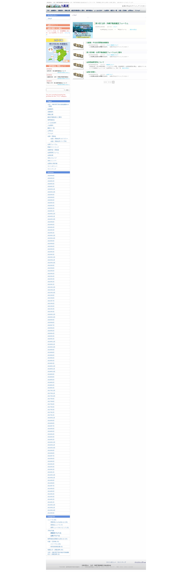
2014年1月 (51, 502)
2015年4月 (51, 464)
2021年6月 (51, 303)
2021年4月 (51, 309)
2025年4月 (51, 203)
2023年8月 (51, 243)
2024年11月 (51, 216)
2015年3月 (51, 467)
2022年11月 (51, 260)
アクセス (137, 10)
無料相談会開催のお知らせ (64, 72)
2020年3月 (51, 336)
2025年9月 (51, 194)
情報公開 (67, 10)
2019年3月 (51, 363)
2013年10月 (51, 510)
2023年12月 (51, 235)
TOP (48, 10)
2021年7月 (51, 301)
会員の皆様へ (91, 72)
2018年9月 (51, 374)
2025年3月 (51, 205)
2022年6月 (51, 271)
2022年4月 (51, 276)
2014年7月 (51, 486)
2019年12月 (51, 341)
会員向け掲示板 (52, 163)
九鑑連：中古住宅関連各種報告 (97, 42)
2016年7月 (51, 426)
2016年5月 (51, 431)
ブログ (115, 27)
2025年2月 (51, 208)
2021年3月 (51, 311)
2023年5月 (51, 249)
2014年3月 (51, 496)
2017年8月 (51, 401)
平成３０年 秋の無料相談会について (57, 83)
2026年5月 (51, 178)
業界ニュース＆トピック (58, 527)
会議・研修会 (52, 136)
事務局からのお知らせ (58, 522)
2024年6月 (51, 224)
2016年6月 (51, 428)
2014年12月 (51, 475)
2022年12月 (51, 257)
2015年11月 (51, 445)
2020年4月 (51, 333)
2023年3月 (51, 254)
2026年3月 (51, 184)
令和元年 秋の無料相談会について (56, 71)
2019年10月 (51, 347)
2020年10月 (51, 317)
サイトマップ (52, 169)
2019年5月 (51, 358)
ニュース (50, 520)
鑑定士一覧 (114, 10)
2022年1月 (51, 284)
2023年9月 (51, 241)
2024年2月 (51, 233)
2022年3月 (51, 279)
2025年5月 (51, 200)
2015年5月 (51, 461)
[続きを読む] (133, 29)
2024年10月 (51, 219)
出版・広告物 (122, 10)
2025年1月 (51, 211)
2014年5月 (51, 491)
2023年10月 (51, 238)
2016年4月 (51, 434)
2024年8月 (51, 222)
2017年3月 (51, 409)
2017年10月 (51, 396)
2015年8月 (51, 453)
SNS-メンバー (52, 160)
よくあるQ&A (98, 10)
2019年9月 (51, 350)
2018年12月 (51, 366)
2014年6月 (51, 488)
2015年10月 (51, 448)
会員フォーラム (52, 144)
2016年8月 (51, 423)
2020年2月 (51, 339)
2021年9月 (51, 295)
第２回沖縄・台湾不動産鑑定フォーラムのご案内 (104, 52)
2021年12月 (51, 287)
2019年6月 (51, 355)
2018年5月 (51, 382)
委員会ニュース (55, 525)
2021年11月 (51, 290)
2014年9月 (51, 480)
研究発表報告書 (55, 546)
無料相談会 (89, 10)
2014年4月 (51, 494)
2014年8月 (51, 483)
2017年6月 (51, 404)
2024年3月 (51, 230)
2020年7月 (51, 325)
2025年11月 (51, 189)
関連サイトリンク (53, 147)
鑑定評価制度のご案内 (78, 10)
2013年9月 (51, 513)
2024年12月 (51, 213)
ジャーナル (54, 544)
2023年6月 (51, 246)
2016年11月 (51, 418)
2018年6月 (51, 380)
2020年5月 (51, 331)
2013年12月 (51, 505)
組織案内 (53, 10)
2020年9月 (51, 320)
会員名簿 (50, 155)
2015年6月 (51, 458)
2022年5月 (51, 273)
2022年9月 (51, 265)
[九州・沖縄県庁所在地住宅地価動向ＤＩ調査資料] (58, 62)
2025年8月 (51, 197)
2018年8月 (51, 377)
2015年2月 (51, 469)
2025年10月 (51, 192)
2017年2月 (51, 412)
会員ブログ (109, 74)
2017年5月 (51, 407)
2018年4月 (51, 385)
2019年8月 (51, 352)
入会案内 (106, 10)
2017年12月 (51, 390)
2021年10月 (51, 292)
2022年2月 (51, 281)
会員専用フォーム (53, 152)
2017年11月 (51, 393)
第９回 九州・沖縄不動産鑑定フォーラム (111, 23)
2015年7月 (51, 456)
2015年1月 (51, 472)
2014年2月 (51, 499)
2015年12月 (51, 442)
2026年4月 (51, 181)
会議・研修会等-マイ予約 (58, 141)
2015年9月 (51, 450)
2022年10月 (51, 262)
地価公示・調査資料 (54, 549)
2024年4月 (51, 227)
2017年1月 (51, 415)
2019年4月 (51, 360)
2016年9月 (51, 420)
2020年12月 (51, 314)
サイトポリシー (52, 166)
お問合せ (130, 10)
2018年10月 (51, 371)
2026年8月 (51, 175)
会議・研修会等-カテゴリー (59, 138)
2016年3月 (51, 437)
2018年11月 (51, 369)
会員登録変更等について (95, 62)
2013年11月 (51, 507)
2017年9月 (51, 399)
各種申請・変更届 (53, 150)
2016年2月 (51, 439)
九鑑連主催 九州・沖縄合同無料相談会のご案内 (57, 77)
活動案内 (60, 10)
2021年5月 (51, 306)
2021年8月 (51, 298)
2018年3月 (51, 388)
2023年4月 (51, 252)
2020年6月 (51, 328)
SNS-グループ (52, 158)
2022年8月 (51, 268)
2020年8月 (51, 322)
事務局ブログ (114, 45)
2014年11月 (51, 477)
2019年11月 (51, 344)
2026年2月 (51, 186)
